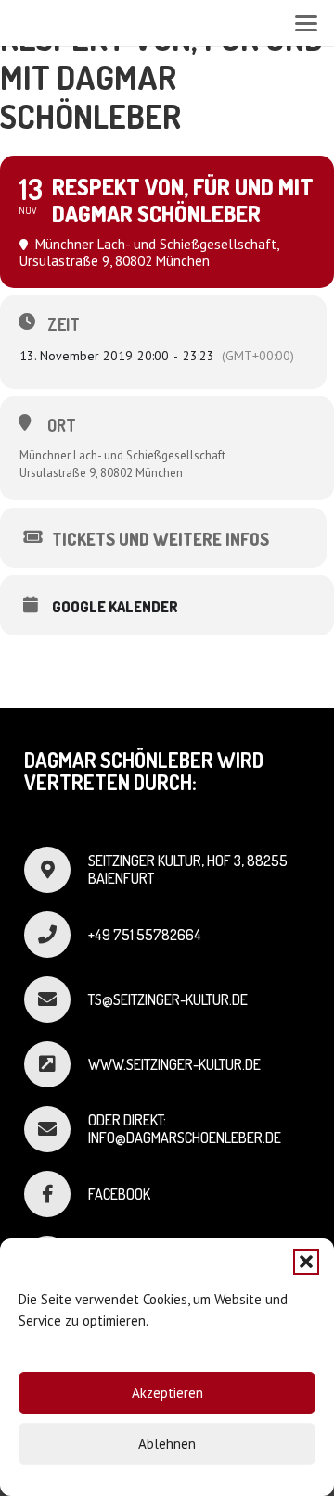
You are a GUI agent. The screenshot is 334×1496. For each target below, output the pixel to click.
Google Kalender (115, 606)
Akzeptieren (167, 1393)
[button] (306, 1261)
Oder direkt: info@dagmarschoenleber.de (184, 1129)
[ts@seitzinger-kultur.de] (56, 999)
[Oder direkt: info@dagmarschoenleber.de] (56, 1129)
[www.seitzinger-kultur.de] (56, 1064)
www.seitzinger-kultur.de (174, 1064)
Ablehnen (167, 1443)
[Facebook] (56, 1194)
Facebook (119, 1194)
